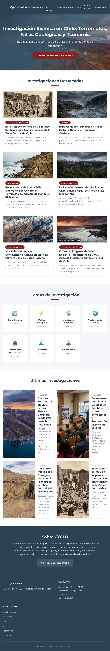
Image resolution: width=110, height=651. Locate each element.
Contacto (100, 7)
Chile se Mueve (49, 7)
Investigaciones (34, 7)
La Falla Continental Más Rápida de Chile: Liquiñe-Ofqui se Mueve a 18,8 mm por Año (81, 190)
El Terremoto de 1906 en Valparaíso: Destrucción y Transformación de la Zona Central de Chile (27, 130)
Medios (6, 626)
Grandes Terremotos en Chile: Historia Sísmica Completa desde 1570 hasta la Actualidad (45, 411)
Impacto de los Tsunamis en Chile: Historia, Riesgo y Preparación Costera (80, 130)
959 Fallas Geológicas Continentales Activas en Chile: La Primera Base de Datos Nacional (26, 254)
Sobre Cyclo (87, 7)
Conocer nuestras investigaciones (55, 55)
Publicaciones (65, 7)
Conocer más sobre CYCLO (55, 563)
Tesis (78, 7)
